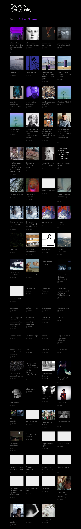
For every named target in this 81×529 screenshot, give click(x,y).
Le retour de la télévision (15, 273)
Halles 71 (45, 488)
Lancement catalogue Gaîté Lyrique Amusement (16, 491)
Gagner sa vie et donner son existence (64, 338)
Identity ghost (47, 222)
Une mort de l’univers (30, 196)
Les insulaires (15, 336)
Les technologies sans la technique (16, 468)
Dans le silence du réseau (16, 521)
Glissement (30, 389)
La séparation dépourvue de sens (15, 446)
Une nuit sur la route (63, 468)
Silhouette (46, 350)
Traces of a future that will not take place (31, 224)
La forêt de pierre (16, 195)
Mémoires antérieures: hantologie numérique (30, 321)
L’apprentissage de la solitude (64, 378)
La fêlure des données (47, 375)
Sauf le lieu (62, 402)
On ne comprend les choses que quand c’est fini (64, 197)
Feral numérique (32, 336)
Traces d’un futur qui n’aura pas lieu (16, 224)
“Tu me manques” (30, 468)
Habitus (29, 520)
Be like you (46, 249)
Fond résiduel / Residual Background (63, 277)
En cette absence (48, 191)
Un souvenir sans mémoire (48, 397)
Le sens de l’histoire (46, 290)
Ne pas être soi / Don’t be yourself (48, 164)
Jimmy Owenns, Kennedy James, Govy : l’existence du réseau (32, 133)
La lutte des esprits (30, 290)
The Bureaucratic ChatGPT (48, 103)
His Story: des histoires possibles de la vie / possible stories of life (15, 167)
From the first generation (31, 103)
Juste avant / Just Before (64, 164)
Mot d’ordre (14, 402)
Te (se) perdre (47, 520)
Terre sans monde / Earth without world (32, 165)
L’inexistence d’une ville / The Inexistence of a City (16, 46)
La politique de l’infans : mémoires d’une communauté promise (16, 322)
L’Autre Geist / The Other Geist (64, 44)
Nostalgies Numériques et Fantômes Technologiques (64, 292)
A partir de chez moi (32, 489)
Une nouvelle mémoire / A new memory (64, 74)
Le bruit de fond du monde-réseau (16, 375)
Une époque (46, 308)
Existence (33, 19)
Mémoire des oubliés (15, 420)
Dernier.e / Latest (64, 102)
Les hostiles (14, 72)
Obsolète (61, 318)
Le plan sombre (63, 444)
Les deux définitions (62, 250)
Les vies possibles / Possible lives (15, 104)
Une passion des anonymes (64, 423)
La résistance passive (47, 423)
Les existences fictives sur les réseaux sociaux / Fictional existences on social (64, 134)
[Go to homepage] (21, 8)
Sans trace (14, 308)
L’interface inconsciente (46, 319)
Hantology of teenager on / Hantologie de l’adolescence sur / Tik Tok (48, 133)
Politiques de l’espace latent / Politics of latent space (48, 75)
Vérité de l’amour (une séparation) (62, 494)
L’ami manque (15, 298)
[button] (70, 8)
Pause (28, 350)
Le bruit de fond (32, 308)
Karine (44, 336)
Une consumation (32, 275)
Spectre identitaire (61, 223)
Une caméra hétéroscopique (47, 468)
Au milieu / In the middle (15, 130)
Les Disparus (31, 72)
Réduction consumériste (31, 250)
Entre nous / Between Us (46, 44)
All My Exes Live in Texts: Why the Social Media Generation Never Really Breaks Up (32, 370)
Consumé (13, 249)
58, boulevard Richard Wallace (32, 44)
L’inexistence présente (31, 435)
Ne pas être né (31, 422)
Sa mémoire (62, 350)
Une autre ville (63, 308)
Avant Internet (47, 261)
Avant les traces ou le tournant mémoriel (16, 352)
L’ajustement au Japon (48, 445)
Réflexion (23, 19)
